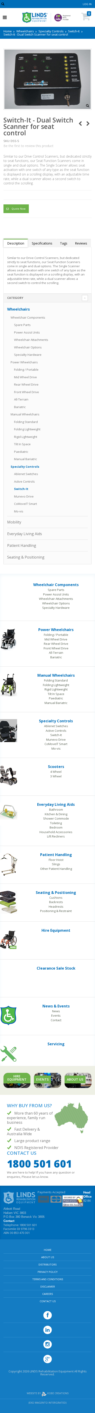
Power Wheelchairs (24, 362)
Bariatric (20, 407)
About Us (47, 1257)
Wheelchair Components (28, 317)
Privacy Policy (48, 1272)
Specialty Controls (51, 31)
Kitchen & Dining (56, 814)
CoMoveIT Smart (25, 504)
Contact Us (48, 1301)
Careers (47, 1294)
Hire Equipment (56, 930)
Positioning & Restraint (56, 911)
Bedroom (56, 827)
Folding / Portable (26, 369)
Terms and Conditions (47, 1279)
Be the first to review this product (28, 146)
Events (56, 1015)
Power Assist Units (27, 332)
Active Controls (24, 481)
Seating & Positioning (26, 557)
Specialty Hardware (28, 355)
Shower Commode (56, 818)
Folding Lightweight (27, 429)
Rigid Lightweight (25, 437)
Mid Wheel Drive (25, 377)
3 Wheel (56, 776)
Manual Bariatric (25, 459)
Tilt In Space (22, 444)
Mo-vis (18, 511)
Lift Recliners (56, 836)
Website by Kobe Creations (47, 1393)
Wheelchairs (25, 31)
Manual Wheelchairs (25, 414)
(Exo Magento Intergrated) (47, 1402)
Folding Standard (26, 422)
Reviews (81, 243)
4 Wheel (56, 772)
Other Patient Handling (56, 869)
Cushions (55, 898)
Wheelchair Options (28, 347)
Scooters (56, 766)
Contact (56, 1020)
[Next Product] (88, 123)
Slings (56, 864)
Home (7, 31)
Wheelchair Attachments (31, 340)
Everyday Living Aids (24, 533)
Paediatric (21, 452)
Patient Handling (21, 545)
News (56, 1011)
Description (15, 243)
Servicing (56, 1043)
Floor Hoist (56, 860)
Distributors (47, 1264)
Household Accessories (55, 832)
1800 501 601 (39, 1164)
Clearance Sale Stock (56, 968)
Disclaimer (47, 1286)
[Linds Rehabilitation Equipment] (35, 17)
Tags (63, 243)
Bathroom (56, 809)
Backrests (56, 902)
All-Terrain (21, 399)
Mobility (14, 522)
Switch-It (74, 31)
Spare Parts (22, 325)
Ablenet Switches (26, 474)
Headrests (56, 906)
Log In (87, 4)
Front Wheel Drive (26, 392)
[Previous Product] (80, 123)
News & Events (56, 1006)
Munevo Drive (24, 496)
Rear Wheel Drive (26, 384)
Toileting (56, 823)
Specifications (42, 243)
